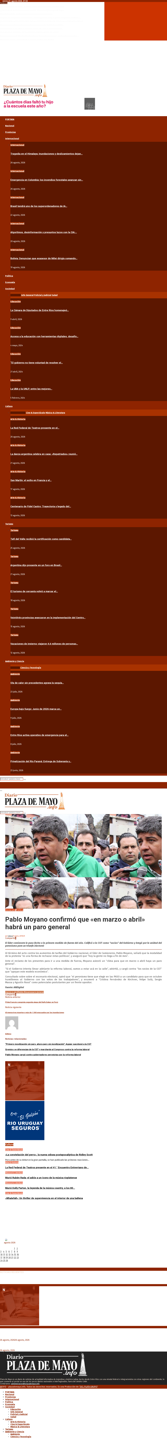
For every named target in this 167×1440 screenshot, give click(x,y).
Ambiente (15, 674)
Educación (15, 301)
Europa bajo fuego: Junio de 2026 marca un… (36, 709)
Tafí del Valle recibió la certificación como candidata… (41, 539)
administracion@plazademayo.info (25, 1384)
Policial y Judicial (19, 1414)
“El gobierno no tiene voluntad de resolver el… (36, 362)
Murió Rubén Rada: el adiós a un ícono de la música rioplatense (26, 14)
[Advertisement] (83, 60)
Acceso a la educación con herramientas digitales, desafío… (44, 336)
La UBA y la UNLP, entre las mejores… (31, 388)
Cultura (9, 406)
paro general (37, 992)
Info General (16, 1412)
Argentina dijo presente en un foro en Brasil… (36, 565)
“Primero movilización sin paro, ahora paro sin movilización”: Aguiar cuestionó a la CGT (48, 1044)
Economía (10, 282)
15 (15, 1254)
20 (9, 1257)
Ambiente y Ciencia (14, 661)
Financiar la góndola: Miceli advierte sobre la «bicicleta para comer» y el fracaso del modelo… (39, 36)
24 (1, 1260)
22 (15, 1257)
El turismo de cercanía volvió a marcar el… (34, 591)
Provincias (10, 132)
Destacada (10, 910)
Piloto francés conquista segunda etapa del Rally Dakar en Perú (31, 1002)
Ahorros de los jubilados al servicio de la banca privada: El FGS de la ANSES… (32, 25)
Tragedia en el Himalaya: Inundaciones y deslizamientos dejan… (46, 153)
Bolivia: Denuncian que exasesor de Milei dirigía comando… (43, 258)
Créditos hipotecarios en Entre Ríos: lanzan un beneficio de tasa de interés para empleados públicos (41, 21)
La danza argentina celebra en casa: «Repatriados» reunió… (43, 454)
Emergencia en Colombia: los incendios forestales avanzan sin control (29, 32)
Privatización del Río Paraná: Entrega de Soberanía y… (40, 761)
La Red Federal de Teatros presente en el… (34, 428)
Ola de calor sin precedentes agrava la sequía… (37, 682)
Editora (10, 936)
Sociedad (10, 288)
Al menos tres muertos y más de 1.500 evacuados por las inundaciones (34, 1012)
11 (4, 1254)
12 (7, 1254)
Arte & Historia (17, 419)
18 (4, 1257)
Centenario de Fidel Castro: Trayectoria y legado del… (40, 506)
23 (18, 1257)
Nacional (9, 126)
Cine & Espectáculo (14, 1149)
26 (7, 1260)
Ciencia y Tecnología (20, 1436)
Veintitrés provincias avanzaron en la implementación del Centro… (47, 617)
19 (7, 1257)
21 (12, 1257)
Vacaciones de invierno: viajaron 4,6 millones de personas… (44, 643)
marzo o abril (11, 992)
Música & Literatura (14, 1172)
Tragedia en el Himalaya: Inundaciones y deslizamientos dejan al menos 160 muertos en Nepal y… (40, 18)
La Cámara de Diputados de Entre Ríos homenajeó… (39, 310)
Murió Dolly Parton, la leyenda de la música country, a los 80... (40, 1188)
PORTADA (9, 119)
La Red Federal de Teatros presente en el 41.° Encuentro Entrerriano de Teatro (32, 10)
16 (18, 1254)
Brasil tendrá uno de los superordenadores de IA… (38, 206)
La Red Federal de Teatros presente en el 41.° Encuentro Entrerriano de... (47, 1167)
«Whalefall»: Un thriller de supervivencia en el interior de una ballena (44, 1198)
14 (12, 1254)
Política (9, 276)
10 (1, 1254)
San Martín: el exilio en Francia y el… (31, 480)
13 (9, 1254)
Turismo (9, 524)
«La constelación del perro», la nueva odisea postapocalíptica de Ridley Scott (32, 7)
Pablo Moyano (24, 992)
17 (1, 1257)
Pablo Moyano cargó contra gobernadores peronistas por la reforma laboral (43, 1054)
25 (4, 1260)
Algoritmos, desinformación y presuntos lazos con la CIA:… (43, 232)
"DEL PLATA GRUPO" (88, 1387)
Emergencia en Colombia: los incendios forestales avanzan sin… (46, 179)
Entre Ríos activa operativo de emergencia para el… (39, 735)
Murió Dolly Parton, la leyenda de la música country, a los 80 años (27, 40)
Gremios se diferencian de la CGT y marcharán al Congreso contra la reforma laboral (47, 1049)
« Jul (2, 1266)
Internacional (12, 138)
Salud (13, 1417)
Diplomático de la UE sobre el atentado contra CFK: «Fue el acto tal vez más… (31, 29)
